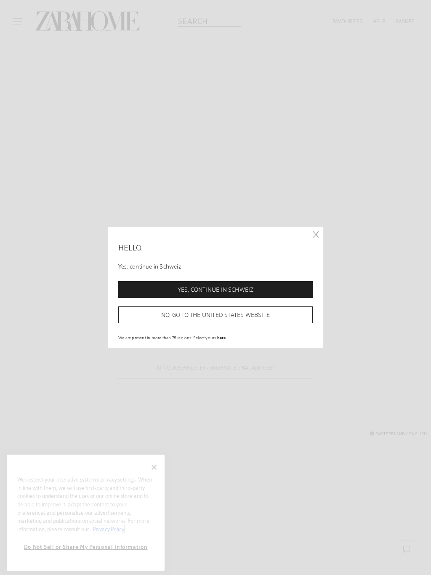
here (221, 337)
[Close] (315, 235)
